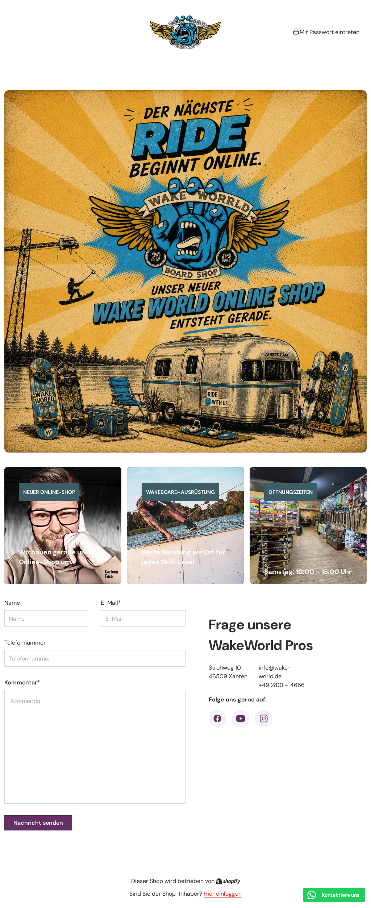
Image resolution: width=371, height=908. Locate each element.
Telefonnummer (25, 642)
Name (12, 603)
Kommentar (22, 682)
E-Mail (111, 603)
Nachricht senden (38, 822)
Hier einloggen (223, 893)
